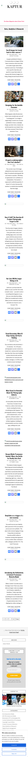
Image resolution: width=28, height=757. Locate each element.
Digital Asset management (9, 728)
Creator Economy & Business (9, 724)
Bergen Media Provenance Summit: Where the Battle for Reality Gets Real (14, 456)
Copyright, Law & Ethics (8, 722)
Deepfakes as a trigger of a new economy (14, 516)
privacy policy (10, 682)
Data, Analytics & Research (9, 726)
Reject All (14, 753)
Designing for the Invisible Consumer (14, 106)
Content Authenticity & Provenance (11, 720)
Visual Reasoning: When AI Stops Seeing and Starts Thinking (14, 335)
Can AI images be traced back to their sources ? (14, 51)
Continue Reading (14, 80)
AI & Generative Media (8, 714)
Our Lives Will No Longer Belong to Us (14, 279)
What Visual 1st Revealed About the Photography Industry (14, 392)
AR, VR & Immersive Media (9, 716)
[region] (14, 743)
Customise (14, 749)
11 (13, 619)
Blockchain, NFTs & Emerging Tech (11, 718)
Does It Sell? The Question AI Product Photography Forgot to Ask (14, 219)
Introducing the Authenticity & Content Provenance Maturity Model (14, 574)
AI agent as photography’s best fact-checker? (14, 161)
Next (17, 619)
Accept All (14, 745)
